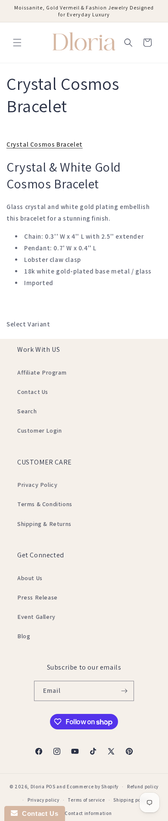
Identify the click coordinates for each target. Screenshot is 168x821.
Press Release (37, 597)
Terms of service (86, 800)
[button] (17, 42)
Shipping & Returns (44, 524)
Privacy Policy (37, 485)
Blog (23, 636)
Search (27, 411)
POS (51, 787)
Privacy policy (43, 800)
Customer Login (39, 430)
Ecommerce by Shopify (92, 787)
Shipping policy (131, 800)
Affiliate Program (41, 372)
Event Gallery (36, 617)
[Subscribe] (124, 691)
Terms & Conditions (44, 504)
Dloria (38, 787)
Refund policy (143, 787)
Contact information (88, 813)
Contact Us (32, 392)
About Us (30, 578)
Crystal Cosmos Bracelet (44, 144)
